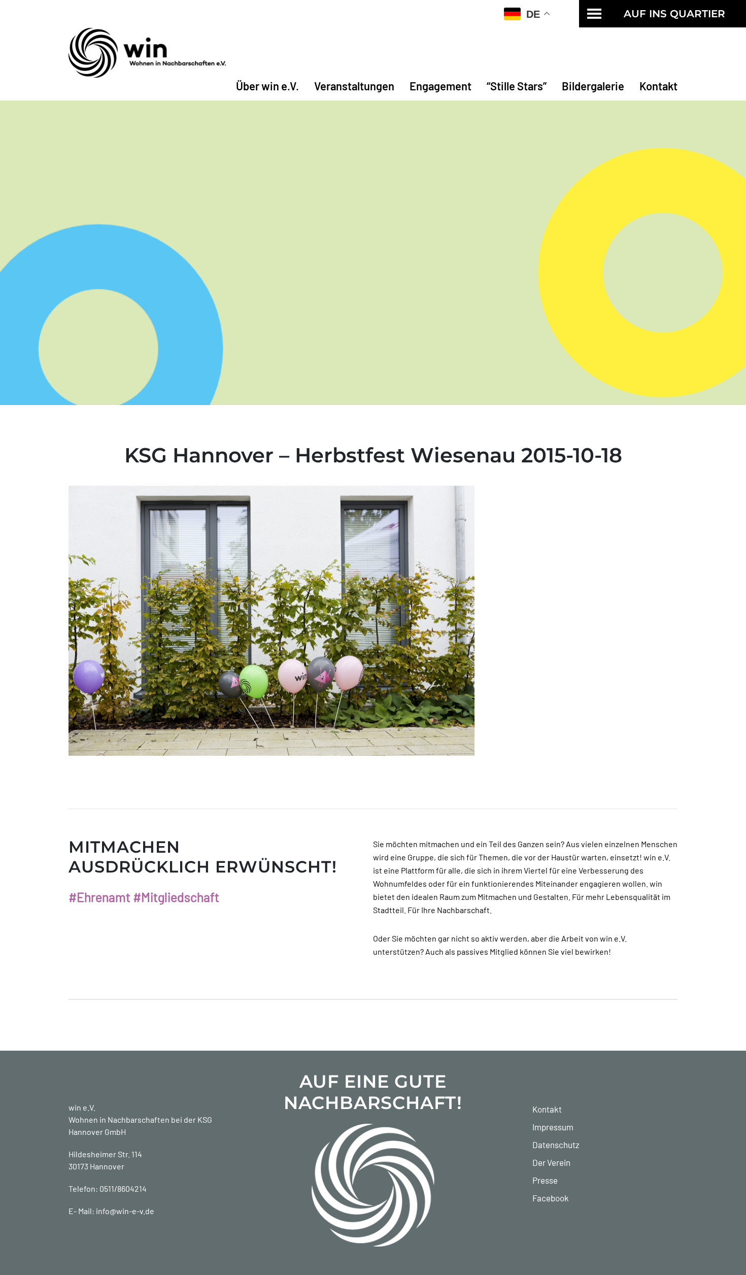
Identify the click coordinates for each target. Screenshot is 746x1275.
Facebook (550, 1198)
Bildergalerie (593, 85)
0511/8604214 (123, 1188)
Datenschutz (556, 1144)
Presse (545, 1180)
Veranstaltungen (354, 85)
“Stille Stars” (517, 85)
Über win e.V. (267, 85)
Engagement (440, 85)
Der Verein (551, 1162)
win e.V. (82, 1107)
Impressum (552, 1127)
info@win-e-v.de (125, 1211)
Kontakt (658, 85)
